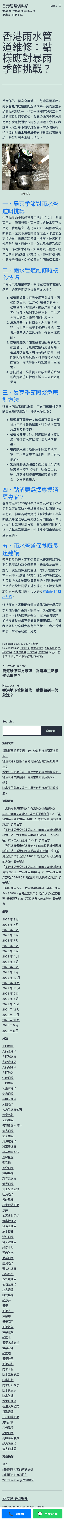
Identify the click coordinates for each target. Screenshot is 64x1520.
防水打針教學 (10, 1385)
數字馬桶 (8, 1173)
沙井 (5, 1210)
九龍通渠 (32, 652)
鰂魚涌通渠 (9, 1443)
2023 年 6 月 (10, 946)
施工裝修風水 (10, 1189)
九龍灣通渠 (9, 1062)
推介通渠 (8, 1168)
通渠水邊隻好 (10, 1342)
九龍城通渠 (51, 648)
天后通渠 (8, 1120)
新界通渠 (8, 1183)
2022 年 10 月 (11, 988)
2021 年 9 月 (10, 1025)
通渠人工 (8, 1311)
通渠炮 (6, 1353)
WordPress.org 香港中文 (18, 1480)
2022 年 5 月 (10, 998)
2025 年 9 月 (10, 919)
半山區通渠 (9, 1099)
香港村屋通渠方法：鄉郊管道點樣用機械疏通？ (31, 772)
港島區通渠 (9, 1226)
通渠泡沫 (8, 1348)
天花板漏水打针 (12, 1125)
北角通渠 (8, 1093)
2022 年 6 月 (10, 993)
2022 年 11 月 (11, 983)
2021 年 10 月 (11, 1020)
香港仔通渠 (9, 1401)
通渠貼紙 (8, 1364)
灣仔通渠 (8, 1237)
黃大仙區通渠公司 (25, 840)
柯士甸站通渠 (10, 1205)
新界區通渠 (9, 1178)
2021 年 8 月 (10, 1030)
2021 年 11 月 (10, 1014)
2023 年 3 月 (10, 961)
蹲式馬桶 (8, 1295)
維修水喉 (8, 1247)
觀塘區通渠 (9, 1284)
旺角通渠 (8, 1194)
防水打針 (27, 656)
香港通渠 (8, 1411)
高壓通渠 (8, 1433)
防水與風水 (9, 1390)
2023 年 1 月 (10, 972)
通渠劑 (6, 1316)
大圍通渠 (8, 1104)
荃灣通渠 (8, 1263)
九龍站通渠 (20, 652)
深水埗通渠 (9, 1221)
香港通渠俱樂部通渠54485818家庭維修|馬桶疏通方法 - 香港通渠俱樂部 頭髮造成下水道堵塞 (32, 835)
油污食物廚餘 (10, 1215)
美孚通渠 (8, 1258)
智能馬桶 (8, 1199)
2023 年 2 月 (10, 967)
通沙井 (6, 1300)
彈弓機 (6, 1162)
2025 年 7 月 (10, 924)
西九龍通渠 (9, 1279)
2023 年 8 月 (10, 935)
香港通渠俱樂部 (15, 6)
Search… (8, 721)
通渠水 (6, 1337)
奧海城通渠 (9, 1141)
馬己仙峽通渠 (10, 1417)
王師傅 (34, 643)
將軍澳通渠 (9, 1146)
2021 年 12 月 (11, 1009)
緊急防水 (8, 1252)
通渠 (5, 1305)
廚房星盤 (8, 1157)
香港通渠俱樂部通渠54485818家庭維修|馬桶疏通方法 (32, 819)
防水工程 (16, 656)
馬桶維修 (8, 1427)
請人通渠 (8, 1289)
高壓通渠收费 (10, 1438)
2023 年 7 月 (10, 940)
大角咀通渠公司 (12, 1109)
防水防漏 (38, 656)
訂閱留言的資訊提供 (14, 1474)
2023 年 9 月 (10, 930)
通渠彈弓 (8, 1321)
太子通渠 (8, 1136)
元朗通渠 (8, 1083)
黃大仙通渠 (9, 1448)
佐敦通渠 (43, 652)
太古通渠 (8, 1130)
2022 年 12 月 (11, 977)
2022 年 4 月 (10, 1004)
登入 (5, 1464)
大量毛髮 (8, 1115)
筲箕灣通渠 (9, 1242)
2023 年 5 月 (10, 951)
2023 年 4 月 (10, 956)
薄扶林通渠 (9, 1268)
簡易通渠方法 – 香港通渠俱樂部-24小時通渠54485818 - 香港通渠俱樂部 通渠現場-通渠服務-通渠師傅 (31, 893)
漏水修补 (8, 1231)
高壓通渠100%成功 (38, 898)
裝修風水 (8, 1274)
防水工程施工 (10, 1374)
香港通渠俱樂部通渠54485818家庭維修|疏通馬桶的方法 (32, 856)
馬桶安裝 (8, 1422)
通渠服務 (8, 1332)
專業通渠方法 (10, 1152)
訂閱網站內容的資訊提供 (17, 1469)
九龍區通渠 (37, 648)
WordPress (37, 1506)
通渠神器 (8, 1358)
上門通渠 (25, 648)
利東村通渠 (9, 1088)
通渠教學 (8, 1327)
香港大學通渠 (10, 1406)
